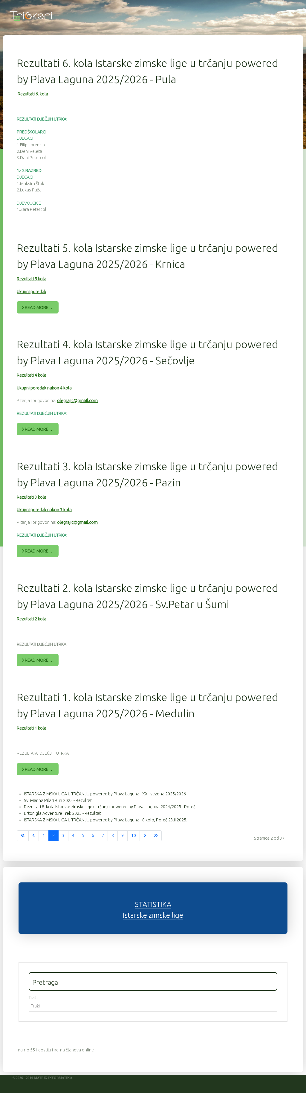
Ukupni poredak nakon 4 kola (44, 388)
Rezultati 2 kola (31, 618)
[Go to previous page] (33, 835)
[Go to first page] (23, 835)
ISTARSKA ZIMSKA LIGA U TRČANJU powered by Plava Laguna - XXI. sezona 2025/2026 (105, 793)
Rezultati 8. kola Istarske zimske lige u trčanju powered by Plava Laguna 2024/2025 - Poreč (109, 806)
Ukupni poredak (31, 291)
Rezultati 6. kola (33, 94)
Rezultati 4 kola (31, 375)
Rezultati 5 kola (31, 278)
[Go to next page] (145, 835)
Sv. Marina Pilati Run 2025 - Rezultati (58, 800)
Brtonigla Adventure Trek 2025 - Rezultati (63, 813)
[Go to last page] (156, 835)
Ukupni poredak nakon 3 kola (44, 509)
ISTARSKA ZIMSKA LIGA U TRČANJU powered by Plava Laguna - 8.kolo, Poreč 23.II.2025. (105, 820)
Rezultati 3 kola (31, 497)
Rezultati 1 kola (31, 728)
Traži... (34, 997)
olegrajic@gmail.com (77, 400)
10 (133, 835)
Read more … (39, 307)
